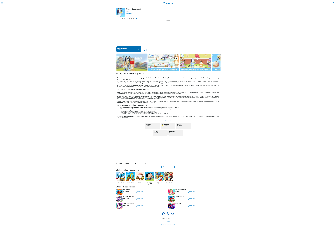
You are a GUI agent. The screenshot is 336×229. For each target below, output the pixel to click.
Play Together (169, 182)
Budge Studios (129, 13)
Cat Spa (140, 182)
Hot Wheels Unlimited (126, 190)
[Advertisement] (167, 33)
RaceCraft (178, 203)
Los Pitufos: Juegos (121, 183)
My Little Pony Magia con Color (129, 197)
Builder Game (130, 182)
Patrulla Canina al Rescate (159, 183)
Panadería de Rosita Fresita (180, 190)
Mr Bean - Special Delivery (149, 183)
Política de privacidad (168, 225)
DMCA (168, 221)
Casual (148, 125)
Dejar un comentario (168, 166)
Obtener (139, 191)
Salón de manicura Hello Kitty (128, 204)
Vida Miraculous (179, 196)
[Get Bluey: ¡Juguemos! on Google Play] (165, 126)
